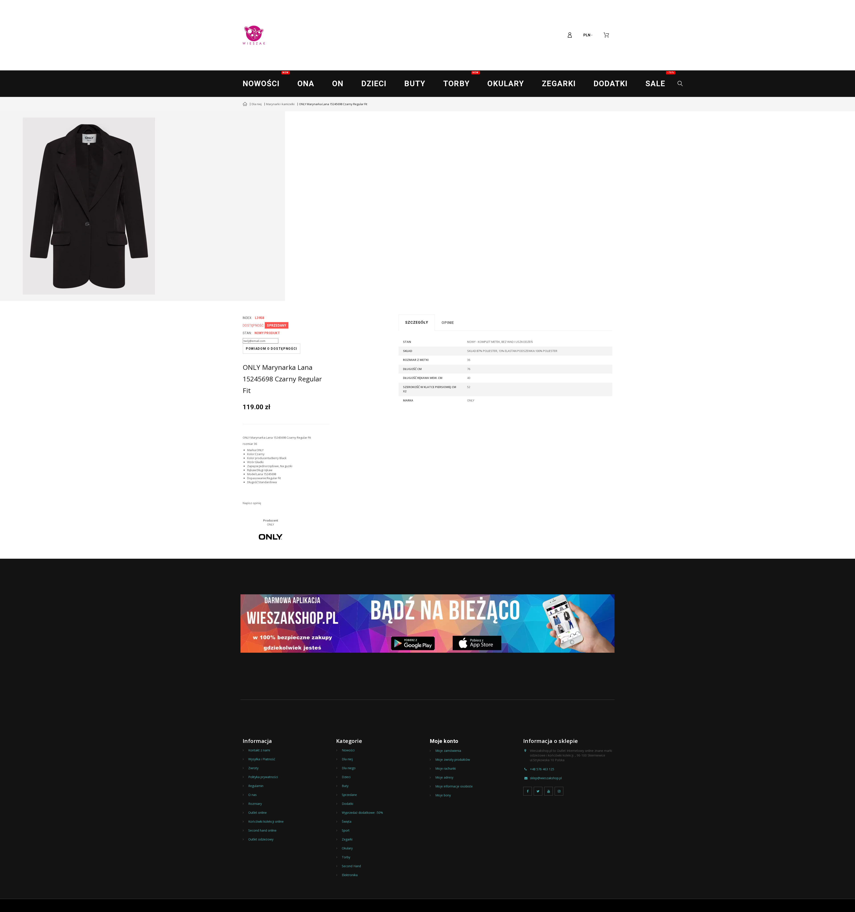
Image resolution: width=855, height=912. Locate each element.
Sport (346, 830)
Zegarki (347, 839)
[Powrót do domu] (245, 104)
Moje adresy (444, 777)
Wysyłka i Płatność (261, 759)
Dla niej (257, 104)
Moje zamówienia (448, 751)
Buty (414, 83)
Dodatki (611, 83)
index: (247, 318)
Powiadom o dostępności (271, 348)
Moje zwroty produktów (452, 760)
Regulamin (255, 786)
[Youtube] (548, 791)
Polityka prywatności (263, 777)
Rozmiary (255, 804)
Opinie (448, 323)
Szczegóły (416, 322)
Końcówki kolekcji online (266, 822)
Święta (346, 822)
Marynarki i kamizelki (280, 104)
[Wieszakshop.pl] (254, 35)
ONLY (270, 524)
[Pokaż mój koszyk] (606, 35)
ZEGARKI (559, 83)
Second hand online (262, 830)
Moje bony (443, 795)
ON (338, 83)
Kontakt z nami (259, 750)
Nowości (266, 80)
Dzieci (374, 83)
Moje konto (444, 741)
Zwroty (253, 768)
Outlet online (257, 813)
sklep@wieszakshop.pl (546, 778)
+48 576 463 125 (542, 769)
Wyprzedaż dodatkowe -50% (362, 813)
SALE (659, 80)
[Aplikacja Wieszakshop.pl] (427, 623)
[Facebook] (527, 791)
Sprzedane (349, 795)
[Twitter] (538, 791)
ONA (305, 83)
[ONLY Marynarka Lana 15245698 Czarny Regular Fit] (89, 206)
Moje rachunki (445, 769)
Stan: (247, 333)
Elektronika (350, 875)
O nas (252, 795)
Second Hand (351, 866)
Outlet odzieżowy (260, 839)
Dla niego (349, 768)
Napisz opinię (252, 503)
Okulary (505, 83)
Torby (460, 80)
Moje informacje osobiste (454, 786)
